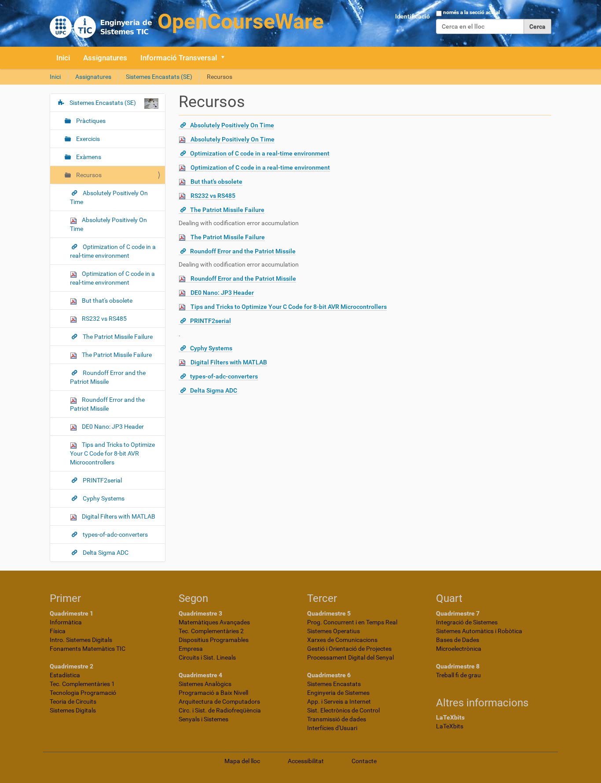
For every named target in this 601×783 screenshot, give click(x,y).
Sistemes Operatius (333, 631)
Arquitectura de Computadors (219, 701)
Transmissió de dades (336, 719)
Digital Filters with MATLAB (229, 362)
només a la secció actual (471, 12)
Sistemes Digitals (73, 710)
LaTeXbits (449, 726)
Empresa (191, 648)
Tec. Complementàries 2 (211, 631)
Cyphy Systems (211, 348)
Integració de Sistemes (467, 622)
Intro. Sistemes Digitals (81, 639)
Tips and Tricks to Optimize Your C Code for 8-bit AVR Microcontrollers (289, 306)
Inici (63, 57)
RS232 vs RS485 (213, 195)
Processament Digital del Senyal (350, 657)
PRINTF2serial (210, 320)
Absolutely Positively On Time (232, 125)
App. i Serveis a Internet (339, 701)
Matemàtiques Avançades (214, 622)
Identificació (412, 16)
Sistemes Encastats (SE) (159, 76)
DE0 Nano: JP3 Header (222, 292)
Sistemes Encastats (334, 683)
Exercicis (87, 138)
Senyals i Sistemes (203, 719)
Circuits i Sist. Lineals (207, 657)
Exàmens (88, 156)
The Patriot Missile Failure (227, 209)
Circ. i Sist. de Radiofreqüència (220, 710)
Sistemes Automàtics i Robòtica (479, 631)
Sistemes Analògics (205, 683)
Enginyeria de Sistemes (338, 692)
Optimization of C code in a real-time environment (260, 153)
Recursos (88, 174)
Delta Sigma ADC (213, 390)
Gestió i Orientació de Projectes (349, 648)
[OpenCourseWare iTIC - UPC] (187, 22)
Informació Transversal (178, 57)
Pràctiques (90, 120)
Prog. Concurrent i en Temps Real (352, 622)
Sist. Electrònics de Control (343, 710)
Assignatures (105, 57)
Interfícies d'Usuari (332, 727)
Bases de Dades (457, 639)
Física (58, 631)
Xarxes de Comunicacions (342, 639)
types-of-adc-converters (224, 376)
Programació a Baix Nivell (213, 692)
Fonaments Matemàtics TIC (87, 648)
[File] (185, 139)
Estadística (65, 675)
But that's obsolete (216, 181)
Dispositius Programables (214, 639)
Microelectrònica (458, 648)
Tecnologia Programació (83, 692)
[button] (226, 58)
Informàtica (66, 622)
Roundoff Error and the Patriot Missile (243, 251)
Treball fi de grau (458, 675)
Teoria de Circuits (73, 701)
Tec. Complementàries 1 (82, 683)
